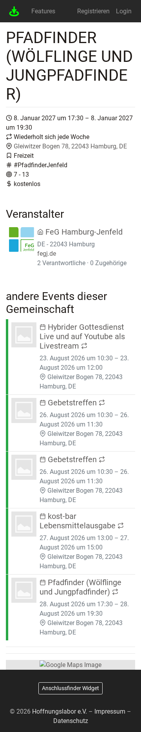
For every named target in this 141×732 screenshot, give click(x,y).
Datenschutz (70, 721)
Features (43, 11)
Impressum (109, 711)
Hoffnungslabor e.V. (59, 711)
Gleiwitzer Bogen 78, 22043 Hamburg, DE (70, 146)
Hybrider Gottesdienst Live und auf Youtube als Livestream (82, 336)
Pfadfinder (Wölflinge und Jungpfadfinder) (80, 587)
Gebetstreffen (72, 402)
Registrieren (93, 11)
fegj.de (46, 253)
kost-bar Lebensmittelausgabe (79, 520)
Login (124, 11)
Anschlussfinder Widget (70, 688)
